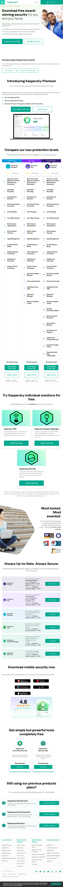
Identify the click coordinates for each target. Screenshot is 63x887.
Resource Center (22, 881)
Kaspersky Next (50, 845)
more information (18, 885)
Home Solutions (7, 840)
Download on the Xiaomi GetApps (23, 687)
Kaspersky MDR (50, 850)
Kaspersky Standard (6, 845)
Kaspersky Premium (6, 850)
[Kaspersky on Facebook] (36, 872)
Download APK (41, 687)
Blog (17, 881)
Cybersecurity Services (52, 847)
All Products (34, 864)
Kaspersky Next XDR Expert (53, 853)
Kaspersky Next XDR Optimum (38, 857)
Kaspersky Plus (5, 847)
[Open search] (39, 2)
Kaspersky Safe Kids (6, 853)
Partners (13, 881)
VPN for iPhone (20, 863)
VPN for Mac (20, 866)
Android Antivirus (21, 845)
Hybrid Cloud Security (52, 858)
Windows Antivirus (21, 853)
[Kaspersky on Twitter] (40, 872)
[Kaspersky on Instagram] (52, 872)
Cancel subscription (15, 876)
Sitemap (34, 881)
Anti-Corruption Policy (12, 874)
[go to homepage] (12, 2)
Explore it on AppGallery (41, 680)
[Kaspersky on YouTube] (48, 872)
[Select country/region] (36, 2)
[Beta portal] (60, 872)
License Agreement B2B (6, 876)
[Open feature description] (4, 181)
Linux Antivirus (20, 855)
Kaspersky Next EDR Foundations (36, 850)
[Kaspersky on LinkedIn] (44, 872)
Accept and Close (56, 883)
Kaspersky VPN (5, 855)
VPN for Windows (21, 858)
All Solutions (5, 861)
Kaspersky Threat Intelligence (53, 855)
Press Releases (29, 881)
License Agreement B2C (21, 874)
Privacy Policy (4, 874)
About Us (9, 881)
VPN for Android (21, 861)
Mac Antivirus (20, 847)
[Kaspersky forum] (56, 872)
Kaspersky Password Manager (9, 858)
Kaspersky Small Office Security (37, 846)
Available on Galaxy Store (23, 680)
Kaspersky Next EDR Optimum (38, 854)
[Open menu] (2, 2)
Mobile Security (20, 850)
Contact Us (4, 881)
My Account (52, 2)
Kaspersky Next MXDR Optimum (37, 860)
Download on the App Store (23, 693)
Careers (38, 881)
